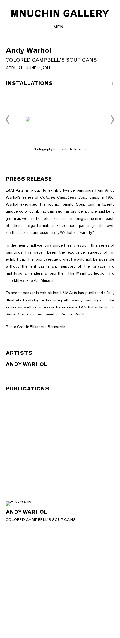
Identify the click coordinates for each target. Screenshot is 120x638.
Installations (102, 83)
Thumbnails (111, 83)
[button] (8, 119)
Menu (60, 26)
